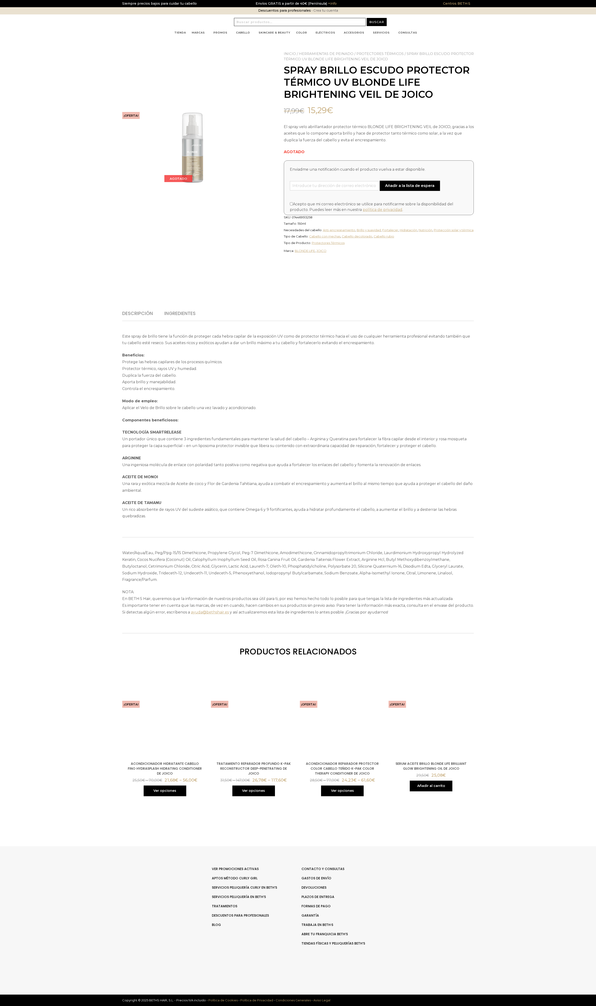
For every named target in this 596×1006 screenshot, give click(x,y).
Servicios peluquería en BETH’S (239, 896)
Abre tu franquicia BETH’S (324, 934)
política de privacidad (382, 209)
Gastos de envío (316, 878)
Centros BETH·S (456, 3)
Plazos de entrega (317, 896)
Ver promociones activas (235, 869)
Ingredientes (180, 313)
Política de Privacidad (256, 1000)
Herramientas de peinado (326, 53)
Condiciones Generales (293, 1000)
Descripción (137, 313)
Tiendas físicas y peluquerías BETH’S (333, 943)
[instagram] (435, 883)
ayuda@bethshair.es (210, 612)
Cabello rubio (384, 236)
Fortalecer (390, 230)
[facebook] (430, 883)
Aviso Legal (321, 1000)
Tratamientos (224, 906)
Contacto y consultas (322, 869)
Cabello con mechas (324, 236)
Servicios (381, 32)
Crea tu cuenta (325, 10)
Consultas (407, 32)
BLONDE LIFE (305, 251)
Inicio (290, 53)
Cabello (243, 32)
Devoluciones (313, 887)
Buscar (376, 22)
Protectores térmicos (380, 53)
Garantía (310, 915)
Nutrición (425, 230)
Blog (216, 924)
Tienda (180, 32)
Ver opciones (164, 791)
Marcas (198, 32)
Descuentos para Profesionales (240, 915)
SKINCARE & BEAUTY (274, 32)
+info (332, 3)
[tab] (142, 313)
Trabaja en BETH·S (317, 924)
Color (301, 32)
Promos (220, 32)
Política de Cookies (223, 1000)
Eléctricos (325, 32)
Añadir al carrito (431, 786)
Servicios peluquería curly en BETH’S (244, 887)
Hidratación (408, 230)
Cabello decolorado (357, 236)
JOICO (321, 251)
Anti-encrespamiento (339, 230)
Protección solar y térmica (454, 230)
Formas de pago (316, 906)
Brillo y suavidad (369, 230)
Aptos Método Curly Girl (234, 878)
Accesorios (354, 32)
